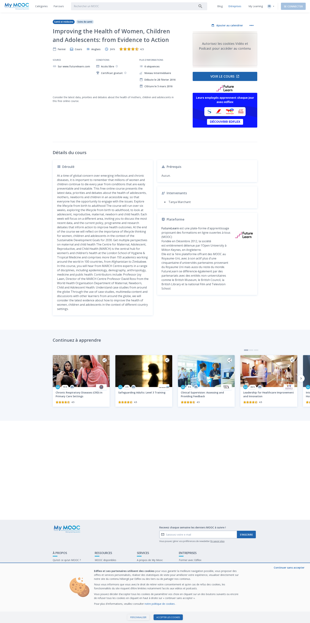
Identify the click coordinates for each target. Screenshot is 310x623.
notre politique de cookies (160, 603)
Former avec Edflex (190, 560)
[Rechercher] (200, 6)
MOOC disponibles (105, 560)
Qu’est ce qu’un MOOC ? (67, 560)
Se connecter (293, 6)
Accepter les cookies (168, 617)
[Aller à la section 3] (256, 350)
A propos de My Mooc (150, 560)
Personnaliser (138, 617)
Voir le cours (222, 76)
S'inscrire (246, 534)
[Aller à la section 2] (251, 350)
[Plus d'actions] (251, 25)
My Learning (255, 6)
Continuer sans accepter (289, 567)
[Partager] (104, 360)
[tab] (41, 6)
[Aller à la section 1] (246, 350)
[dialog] (155, 593)
